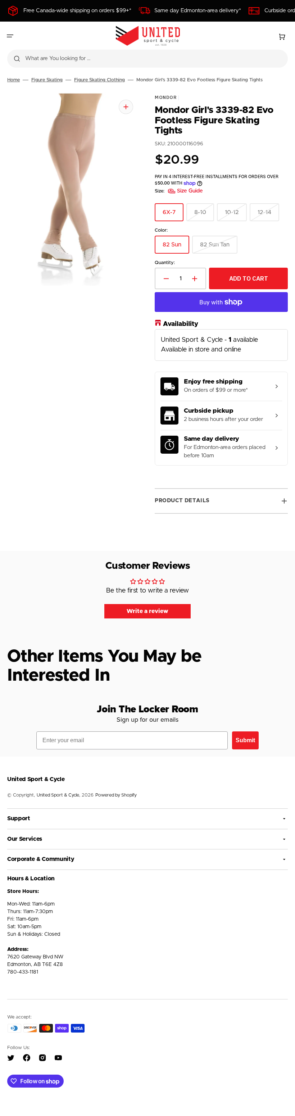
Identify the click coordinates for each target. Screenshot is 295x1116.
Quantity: (165, 262)
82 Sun (176, 247)
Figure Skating (47, 80)
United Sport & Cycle (58, 795)
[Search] (17, 59)
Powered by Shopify (116, 795)
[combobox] (147, 59)
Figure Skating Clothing (99, 80)
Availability (180, 324)
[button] (10, 36)
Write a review (147, 611)
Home (13, 80)
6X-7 (173, 215)
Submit (245, 740)
